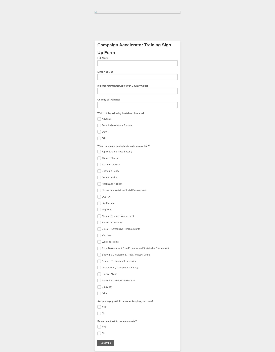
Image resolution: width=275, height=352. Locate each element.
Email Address (106, 71)
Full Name (103, 57)
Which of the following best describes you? (120, 113)
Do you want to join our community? (117, 321)
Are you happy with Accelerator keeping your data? (125, 301)
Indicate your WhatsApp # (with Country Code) (123, 85)
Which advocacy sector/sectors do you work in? (123, 146)
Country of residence (109, 99)
